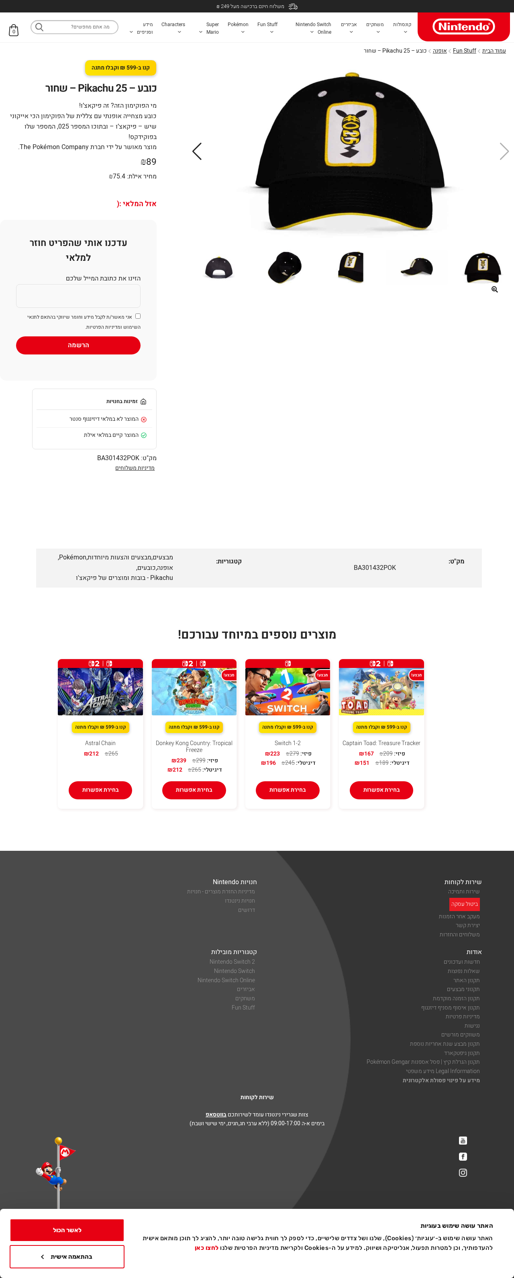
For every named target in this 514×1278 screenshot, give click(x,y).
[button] (494, 289)
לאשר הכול (67, 1230)
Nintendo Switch (234, 971)
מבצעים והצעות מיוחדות (119, 557)
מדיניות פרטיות (463, 1016)
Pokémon (72, 557)
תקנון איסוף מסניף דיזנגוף (450, 1008)
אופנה (440, 51)
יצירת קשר (468, 925)
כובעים (146, 568)
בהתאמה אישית (71, 1256)
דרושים (246, 910)
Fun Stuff (464, 51)
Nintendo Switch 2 (232, 962)
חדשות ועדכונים (462, 962)
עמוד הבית (494, 51)
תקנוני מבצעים (463, 989)
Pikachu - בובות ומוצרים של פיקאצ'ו (124, 578)
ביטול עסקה (464, 904)
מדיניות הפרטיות (103, 327)
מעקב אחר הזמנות (459, 916)
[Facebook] (463, 1157)
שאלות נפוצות (464, 971)
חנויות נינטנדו (240, 901)
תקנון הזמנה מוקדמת (456, 998)
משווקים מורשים (460, 1034)
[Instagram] (463, 1173)
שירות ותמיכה (464, 891)
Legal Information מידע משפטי (443, 1071)
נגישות (472, 1026)
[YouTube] (463, 1141)
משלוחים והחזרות (460, 934)
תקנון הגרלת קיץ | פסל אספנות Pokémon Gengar (423, 1062)
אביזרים (246, 989)
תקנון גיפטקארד (462, 1053)
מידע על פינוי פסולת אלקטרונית (441, 1080)
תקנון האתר (466, 980)
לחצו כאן (207, 1247)
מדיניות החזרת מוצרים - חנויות (221, 891)
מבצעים (163, 557)
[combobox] (74, 27)
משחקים (245, 998)
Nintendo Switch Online (226, 980)
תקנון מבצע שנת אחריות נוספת (445, 1044)
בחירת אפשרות (381, 790)
